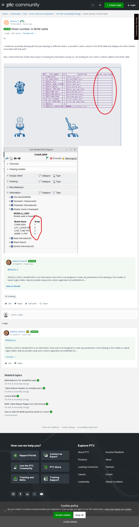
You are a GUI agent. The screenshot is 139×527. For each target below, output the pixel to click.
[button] (3, 5)
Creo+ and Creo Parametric (41, 13)
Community (15, 13)
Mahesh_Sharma (19, 261)
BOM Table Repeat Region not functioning (25, 404)
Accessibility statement (87, 427)
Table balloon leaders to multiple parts (23, 388)
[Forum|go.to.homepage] (23, 5)
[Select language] (100, 5)
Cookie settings (68, 427)
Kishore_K (14, 21)
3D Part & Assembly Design (68, 13)
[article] (69, 347)
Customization (11, 415)
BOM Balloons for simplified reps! (20, 380)
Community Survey (136, 26)
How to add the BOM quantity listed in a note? (27, 411)
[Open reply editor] (69, 314)
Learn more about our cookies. (118, 509)
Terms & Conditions (50, 427)
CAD (25, 13)
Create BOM (10, 396)
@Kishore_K (13, 269)
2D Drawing (10, 296)
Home (5, 13)
